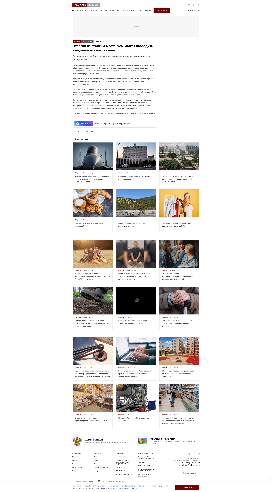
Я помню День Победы (146, 453)
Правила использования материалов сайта (146, 470)
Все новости (82, 10)
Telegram (198, 4)
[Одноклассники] (83, 131)
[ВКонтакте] (78, 131)
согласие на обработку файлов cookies (121, 489)
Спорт (139, 10)
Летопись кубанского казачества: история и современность (124, 462)
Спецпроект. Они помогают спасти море (146, 457)
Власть (104, 10)
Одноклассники (194, 4)
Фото (96, 457)
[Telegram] (87, 131)
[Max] (91, 131)
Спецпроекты (161, 10)
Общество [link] (78, 173)
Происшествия (128, 10)
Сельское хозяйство (101, 467)
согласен (187, 487)
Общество (94, 10)
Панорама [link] (78, 317)
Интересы (97, 471)
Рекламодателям (144, 465)
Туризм (148, 10)
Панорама (77, 41)
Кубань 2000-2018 (122, 471)
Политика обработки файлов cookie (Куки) (145, 475)
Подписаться (86, 123)
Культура (97, 453)
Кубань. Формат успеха (124, 474)
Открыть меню (73, 11)
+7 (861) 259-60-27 (191, 462)
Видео (96, 460)
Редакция (141, 462)
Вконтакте (189, 4)
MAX (129, 123)
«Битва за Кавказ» (122, 457)
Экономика (114, 10)
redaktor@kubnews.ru (189, 465)
